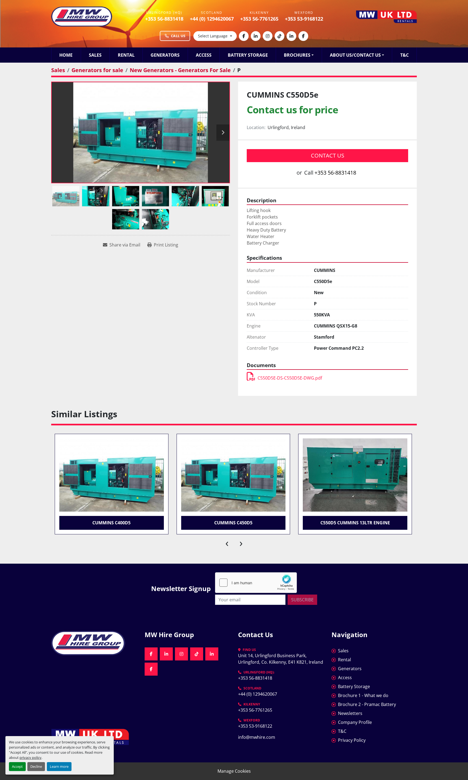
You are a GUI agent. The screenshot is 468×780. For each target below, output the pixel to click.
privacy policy (30, 757)
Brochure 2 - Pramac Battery (367, 704)
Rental (126, 55)
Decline (36, 766)
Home (66, 55)
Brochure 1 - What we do (363, 695)
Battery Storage (248, 55)
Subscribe (302, 600)
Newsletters (350, 713)
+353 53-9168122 (304, 18)
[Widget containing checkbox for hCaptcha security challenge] (256, 582)
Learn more (59, 766)
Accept (17, 766)
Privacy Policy (352, 740)
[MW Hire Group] (93, 643)
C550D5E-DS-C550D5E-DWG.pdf (290, 378)
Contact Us (327, 155)
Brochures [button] (297, 55)
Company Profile (355, 722)
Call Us (178, 35)
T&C (404, 55)
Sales (95, 55)
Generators (165, 55)
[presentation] (227, 542)
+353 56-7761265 (259, 18)
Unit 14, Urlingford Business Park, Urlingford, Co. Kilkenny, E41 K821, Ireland (280, 659)
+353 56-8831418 (164, 18)
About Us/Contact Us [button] (355, 55)
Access (204, 55)
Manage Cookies (234, 771)
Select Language (212, 35)
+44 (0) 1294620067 (212, 18)
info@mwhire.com (256, 737)
